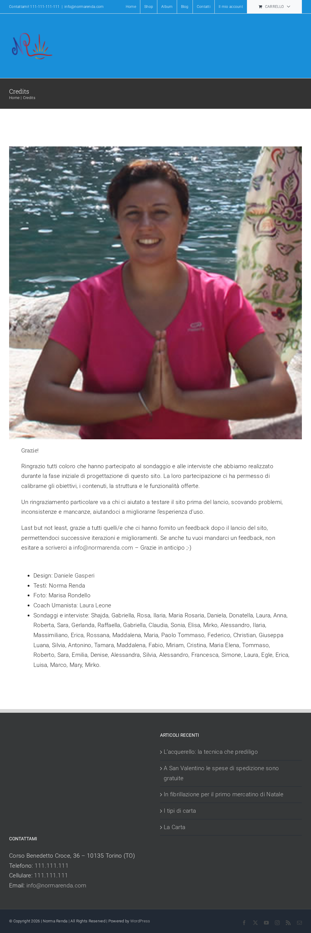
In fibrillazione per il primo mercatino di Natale (223, 794)
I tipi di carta (180, 810)
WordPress (140, 921)
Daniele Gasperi (74, 575)
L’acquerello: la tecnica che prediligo (211, 751)
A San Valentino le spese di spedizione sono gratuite (221, 773)
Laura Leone (95, 605)
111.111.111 (52, 865)
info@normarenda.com (84, 7)
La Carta (174, 827)
